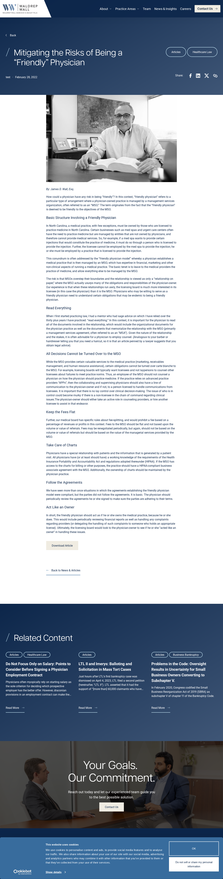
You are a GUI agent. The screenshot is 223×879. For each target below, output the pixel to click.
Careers (185, 9)
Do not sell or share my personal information (193, 864)
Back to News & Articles (65, 570)
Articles (175, 52)
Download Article (62, 545)
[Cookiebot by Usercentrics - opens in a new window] (22, 872)
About (104, 9)
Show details (53, 872)
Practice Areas (125, 9)
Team (147, 9)
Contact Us (205, 8)
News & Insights (165, 9)
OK (194, 848)
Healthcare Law (202, 52)
